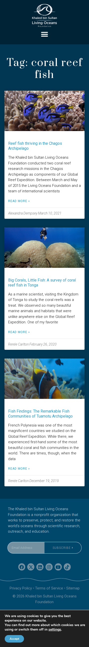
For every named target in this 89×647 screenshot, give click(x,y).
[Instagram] (49, 567)
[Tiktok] (67, 567)
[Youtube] (58, 567)
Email (12, 538)
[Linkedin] (40, 567)
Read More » (19, 201)
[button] (44, 34)
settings (54, 629)
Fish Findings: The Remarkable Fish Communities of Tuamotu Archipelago (40, 414)
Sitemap (73, 588)
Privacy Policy (21, 588)
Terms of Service (49, 588)
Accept (14, 639)
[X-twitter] (30, 567)
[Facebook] (21, 567)
